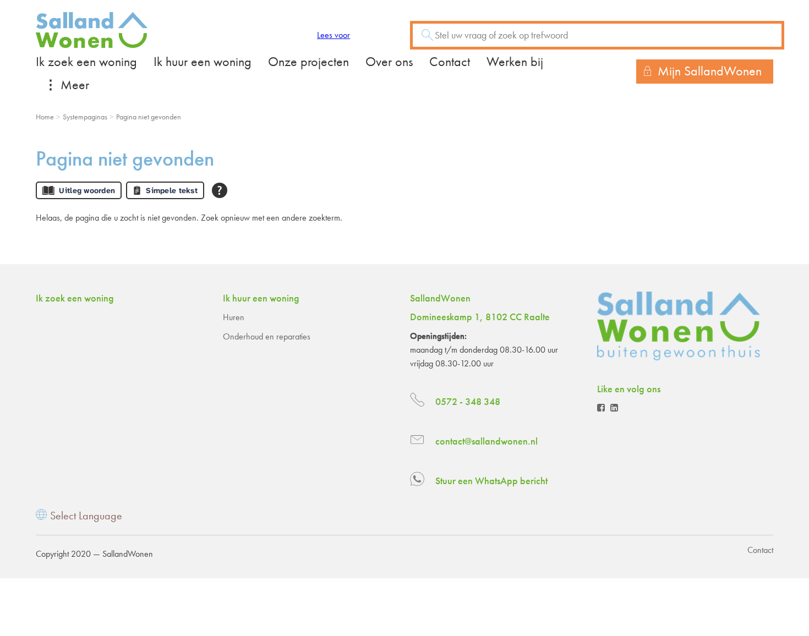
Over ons (389, 61)
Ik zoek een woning (86, 61)
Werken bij (515, 61)
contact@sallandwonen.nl (486, 441)
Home (45, 117)
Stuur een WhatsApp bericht (491, 480)
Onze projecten (308, 61)
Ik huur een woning (203, 61)
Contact (449, 61)
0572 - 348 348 (467, 401)
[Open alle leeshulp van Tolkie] (219, 190)
